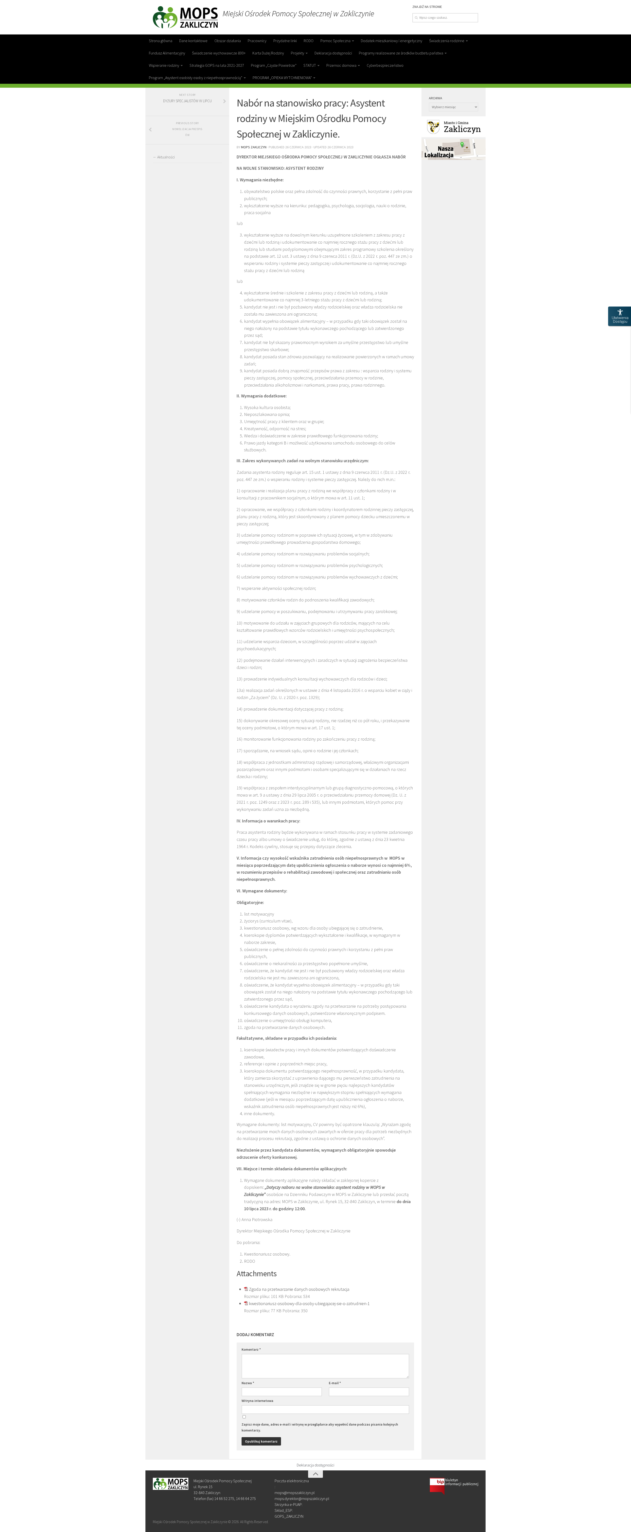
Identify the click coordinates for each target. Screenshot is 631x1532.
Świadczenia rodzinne (446, 40)
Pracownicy (257, 40)
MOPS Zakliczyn (253, 147)
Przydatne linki (285, 40)
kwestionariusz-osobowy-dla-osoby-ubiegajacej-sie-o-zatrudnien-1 (309, 1303)
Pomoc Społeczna (335, 40)
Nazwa (248, 1383)
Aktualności (166, 157)
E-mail (335, 1383)
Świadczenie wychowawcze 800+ (218, 53)
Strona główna (160, 40)
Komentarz (251, 1349)
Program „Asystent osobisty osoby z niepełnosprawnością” (195, 77)
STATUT (309, 65)
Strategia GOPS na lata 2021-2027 (217, 65)
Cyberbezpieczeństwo (385, 65)
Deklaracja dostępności (333, 53)
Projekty (297, 53)
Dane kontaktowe (193, 40)
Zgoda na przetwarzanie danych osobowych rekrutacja (299, 1289)
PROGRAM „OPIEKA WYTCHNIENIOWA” (282, 77)
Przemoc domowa (341, 65)
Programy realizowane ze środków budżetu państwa (401, 53)
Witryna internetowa (257, 1400)
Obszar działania (227, 40)
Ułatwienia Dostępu (620, 320)
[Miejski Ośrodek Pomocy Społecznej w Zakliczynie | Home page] (185, 17)
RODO (309, 40)
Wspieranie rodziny (164, 65)
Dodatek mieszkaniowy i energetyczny (391, 40)
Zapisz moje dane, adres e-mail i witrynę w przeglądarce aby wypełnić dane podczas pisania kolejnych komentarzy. (320, 1427)
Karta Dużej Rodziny (268, 53)
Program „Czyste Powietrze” (274, 65)
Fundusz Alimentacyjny (167, 53)
